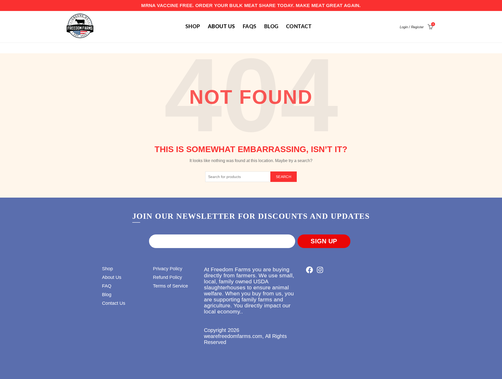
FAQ (106, 286)
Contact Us (113, 303)
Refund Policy (167, 277)
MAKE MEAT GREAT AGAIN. (328, 5)
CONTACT (299, 26)
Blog (271, 26)
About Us (221, 26)
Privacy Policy (167, 268)
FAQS (249, 26)
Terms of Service (170, 286)
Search (283, 177)
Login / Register (412, 27)
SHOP (192, 26)
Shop (107, 268)
